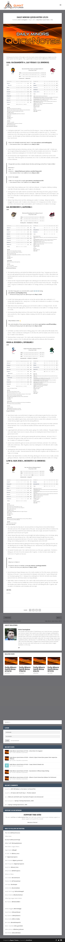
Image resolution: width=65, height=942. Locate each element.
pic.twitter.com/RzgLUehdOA (37, 565)
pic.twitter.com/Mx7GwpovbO (32, 171)
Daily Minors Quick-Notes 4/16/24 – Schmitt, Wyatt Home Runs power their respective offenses (33, 758)
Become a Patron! (32, 822)
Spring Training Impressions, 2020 (24, 800)
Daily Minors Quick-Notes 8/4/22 (39, 669)
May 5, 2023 (38, 294)
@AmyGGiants (16, 915)
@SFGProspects (16, 870)
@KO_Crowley (16, 919)
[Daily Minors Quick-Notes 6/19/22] (11, 661)
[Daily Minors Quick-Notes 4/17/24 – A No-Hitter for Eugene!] (7, 752)
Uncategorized (19, 766)
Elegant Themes (14, 940)
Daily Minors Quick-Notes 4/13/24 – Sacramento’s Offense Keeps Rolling (29, 771)
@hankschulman (18, 895)
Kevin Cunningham (22, 19)
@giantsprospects (12, 857)
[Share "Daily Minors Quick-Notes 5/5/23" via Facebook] (30, 610)
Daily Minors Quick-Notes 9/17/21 (53, 669)
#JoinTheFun (19, 171)
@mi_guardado (18, 926)
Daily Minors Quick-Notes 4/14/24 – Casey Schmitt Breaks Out (27, 764)
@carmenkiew (16, 888)
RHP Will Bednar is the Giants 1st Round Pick (23, 789)
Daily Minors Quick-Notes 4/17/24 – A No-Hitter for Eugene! (26, 751)
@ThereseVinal (16, 881)
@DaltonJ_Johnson (18, 929)
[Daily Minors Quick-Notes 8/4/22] (39, 661)
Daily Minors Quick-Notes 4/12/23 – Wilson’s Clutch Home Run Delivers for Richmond (33, 777)
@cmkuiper (14, 884)
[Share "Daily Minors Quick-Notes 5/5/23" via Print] (39, 610)
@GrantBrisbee (16, 933)
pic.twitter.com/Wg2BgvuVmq (17, 293)
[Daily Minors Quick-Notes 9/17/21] (54, 661)
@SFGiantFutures (15, 833)
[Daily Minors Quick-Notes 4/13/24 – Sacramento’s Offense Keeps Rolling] (7, 772)
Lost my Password (15, 740)
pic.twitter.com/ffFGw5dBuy (47, 324)
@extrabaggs (17, 908)
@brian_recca (15, 853)
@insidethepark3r (16, 922)
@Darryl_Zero (14, 867)
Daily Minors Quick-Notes (42, 19)
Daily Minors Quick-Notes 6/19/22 (10, 669)
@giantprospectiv (19, 864)
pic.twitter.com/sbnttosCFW (35, 180)
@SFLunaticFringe (15, 839)
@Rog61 (14, 850)
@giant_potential (18, 860)
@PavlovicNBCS (16, 901)
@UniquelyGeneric (17, 843)
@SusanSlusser (16, 912)
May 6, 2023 (35, 144)
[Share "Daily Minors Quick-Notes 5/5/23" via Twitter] (33, 610)
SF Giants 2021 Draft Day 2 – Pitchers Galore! (23, 793)
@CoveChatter (16, 877)
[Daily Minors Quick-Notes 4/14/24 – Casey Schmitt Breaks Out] (7, 765)
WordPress (29, 940)
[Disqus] (32, 700)
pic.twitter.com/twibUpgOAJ (43, 142)
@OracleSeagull (19, 891)
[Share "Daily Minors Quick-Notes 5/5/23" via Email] (36, 610)
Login (7, 740)
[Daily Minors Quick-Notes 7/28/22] (25, 661)
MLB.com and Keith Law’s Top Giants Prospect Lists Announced (25, 797)
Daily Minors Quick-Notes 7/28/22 (25, 669)
